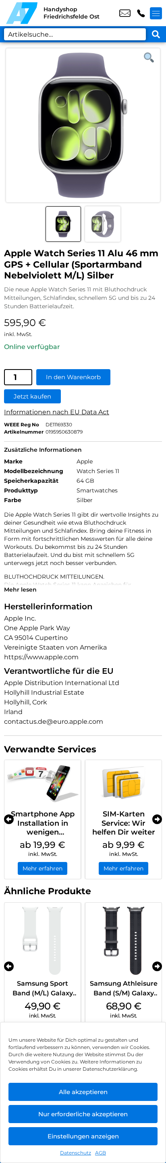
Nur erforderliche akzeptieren (83, 1114)
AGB (100, 1153)
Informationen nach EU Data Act (56, 412)
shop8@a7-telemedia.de (125, 13)
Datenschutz (75, 1153)
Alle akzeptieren (83, 1092)
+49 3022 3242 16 (141, 13)
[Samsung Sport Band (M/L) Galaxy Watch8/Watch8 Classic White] (42, 941)
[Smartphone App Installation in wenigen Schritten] (42, 783)
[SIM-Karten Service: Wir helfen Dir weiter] (123, 783)
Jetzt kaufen (32, 396)
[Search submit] (156, 34)
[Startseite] (21, 13)
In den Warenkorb (73, 377)
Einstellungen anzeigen (83, 1136)
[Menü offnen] (156, 13)
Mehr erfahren (42, 868)
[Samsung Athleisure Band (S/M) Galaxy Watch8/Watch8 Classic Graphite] (123, 941)
